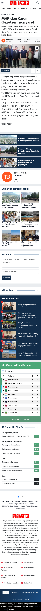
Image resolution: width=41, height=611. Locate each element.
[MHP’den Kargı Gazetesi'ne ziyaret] (20, 56)
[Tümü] (38, 290)
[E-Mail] (16, 180)
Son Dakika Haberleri (11, 583)
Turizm (31, 504)
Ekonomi (10, 504)
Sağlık (16, 504)
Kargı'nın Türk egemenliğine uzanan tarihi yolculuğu (29, 224)
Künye (23, 506)
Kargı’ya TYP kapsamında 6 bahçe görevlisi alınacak (10, 205)
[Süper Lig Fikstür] (38, 427)
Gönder (6, 278)
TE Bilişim (18, 175)
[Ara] (37, 3)
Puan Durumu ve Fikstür (8, 577)
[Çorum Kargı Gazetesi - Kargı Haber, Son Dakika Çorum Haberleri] (19, 3)
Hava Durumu (29, 562)
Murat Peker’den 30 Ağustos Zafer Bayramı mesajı (29, 244)
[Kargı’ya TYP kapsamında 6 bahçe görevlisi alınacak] (11, 197)
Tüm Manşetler (29, 575)
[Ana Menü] (2, 3)
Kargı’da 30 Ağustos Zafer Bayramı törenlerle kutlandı (29, 205)
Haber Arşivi (28, 583)
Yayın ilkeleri (20, 508)
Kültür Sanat (23, 504)
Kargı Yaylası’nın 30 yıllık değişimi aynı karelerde (9, 244)
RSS (6, 592)
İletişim (16, 506)
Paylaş (6, 70)
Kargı (16, 8)
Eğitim (36, 501)
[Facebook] (18, 496)
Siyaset (33, 8)
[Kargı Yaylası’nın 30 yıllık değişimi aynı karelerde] (11, 235)
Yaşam (30, 501)
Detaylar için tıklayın (20, 419)
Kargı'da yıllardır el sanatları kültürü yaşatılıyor (9, 224)
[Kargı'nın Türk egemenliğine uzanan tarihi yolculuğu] (30, 216)
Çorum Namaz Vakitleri (7, 569)
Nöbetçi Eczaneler (10, 562)
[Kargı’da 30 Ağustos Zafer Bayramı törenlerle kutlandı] (30, 197)
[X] (22, 496)
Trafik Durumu (29, 568)
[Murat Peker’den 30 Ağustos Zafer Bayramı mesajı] (30, 235)
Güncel (24, 8)
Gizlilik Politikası (7, 506)
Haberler (4, 14)
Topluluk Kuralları (32, 506)
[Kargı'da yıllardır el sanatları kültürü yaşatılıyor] (11, 216)
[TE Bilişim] (7, 177)
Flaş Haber (6, 8)
